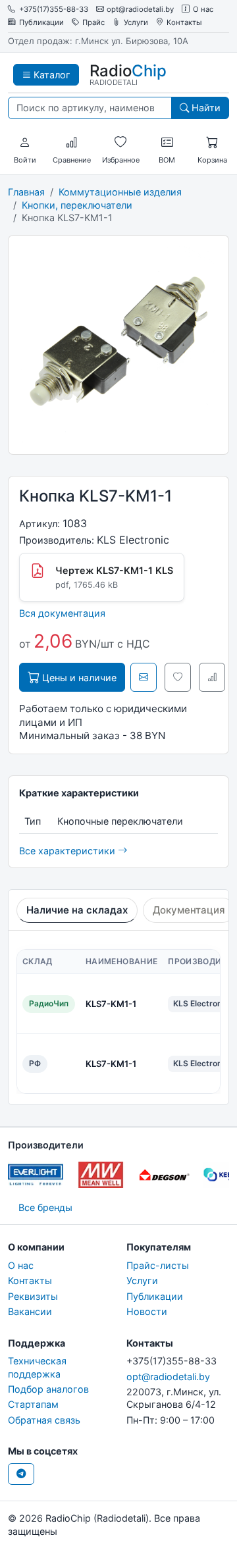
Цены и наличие (78, 677)
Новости (146, 1311)
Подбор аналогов (48, 1389)
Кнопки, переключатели (77, 205)
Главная (26, 191)
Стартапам (33, 1404)
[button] (25, 143)
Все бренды (45, 1207)
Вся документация (62, 613)
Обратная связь (44, 1420)
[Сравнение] (72, 143)
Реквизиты (33, 1296)
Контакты (184, 22)
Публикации (41, 22)
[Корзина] (212, 143)
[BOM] (167, 143)
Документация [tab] (189, 910)
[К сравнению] (212, 677)
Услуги (136, 22)
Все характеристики (68, 850)
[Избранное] (120, 143)
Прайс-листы (157, 1265)
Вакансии (30, 1311)
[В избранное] (178, 677)
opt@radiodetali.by (140, 9)
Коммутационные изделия (120, 191)
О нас (203, 9)
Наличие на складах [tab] (77, 910)
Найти (205, 107)
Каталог (50, 74)
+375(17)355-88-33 (53, 9)
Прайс (93, 22)
